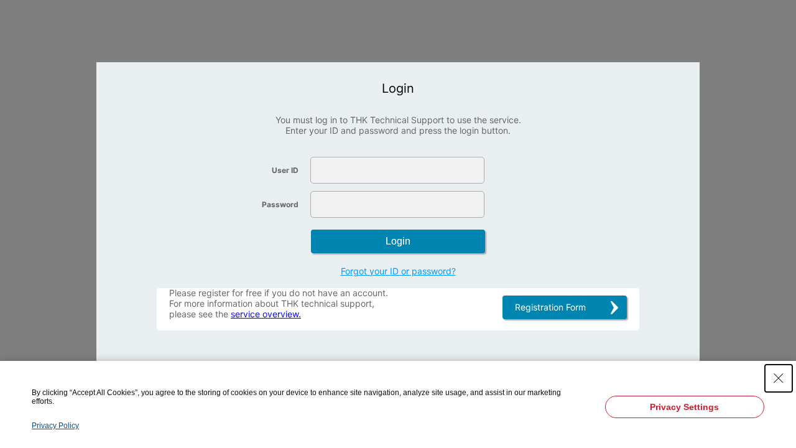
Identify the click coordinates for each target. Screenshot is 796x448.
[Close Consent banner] (778, 378)
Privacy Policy (55, 425)
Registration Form (550, 307)
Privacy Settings (684, 407)
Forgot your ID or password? (398, 271)
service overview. (266, 314)
